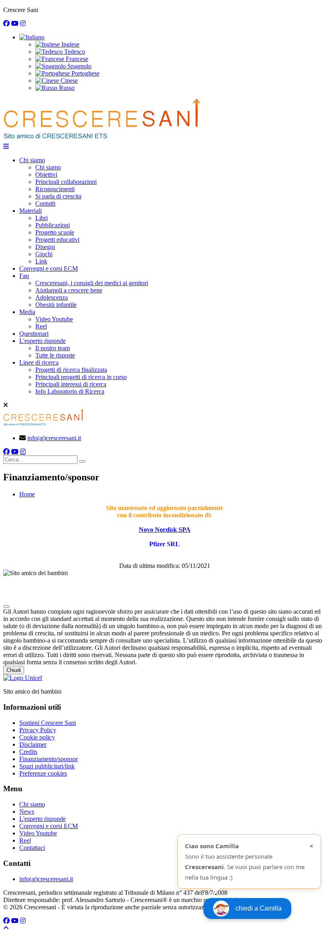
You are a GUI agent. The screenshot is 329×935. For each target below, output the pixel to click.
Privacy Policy (37, 730)
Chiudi (13, 670)
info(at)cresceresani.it (54, 438)
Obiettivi (46, 174)
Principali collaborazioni (66, 181)
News (26, 811)
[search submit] (82, 461)
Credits (28, 751)
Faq (24, 275)
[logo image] (43, 424)
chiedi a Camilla (259, 908)
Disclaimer (33, 744)
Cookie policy (37, 737)
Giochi (44, 254)
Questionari (34, 333)
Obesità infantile (56, 304)
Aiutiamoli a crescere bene (68, 290)
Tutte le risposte (55, 355)
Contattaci (32, 847)
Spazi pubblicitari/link (47, 766)
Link (41, 261)
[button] (32, 37)
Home (27, 494)
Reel (41, 326)
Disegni (45, 246)
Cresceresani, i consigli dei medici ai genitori (91, 283)
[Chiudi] (6, 606)
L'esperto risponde (42, 340)
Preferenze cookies (43, 773)
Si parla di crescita (58, 196)
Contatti (45, 203)
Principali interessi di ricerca (70, 384)
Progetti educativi (57, 239)
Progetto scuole (54, 232)
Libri (41, 217)
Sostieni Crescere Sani (47, 722)
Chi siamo (32, 160)
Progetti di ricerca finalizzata (71, 369)
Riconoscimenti (55, 189)
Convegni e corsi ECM (48, 268)
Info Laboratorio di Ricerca (69, 391)
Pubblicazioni (52, 225)
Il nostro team (52, 348)
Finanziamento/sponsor (48, 758)
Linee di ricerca (39, 362)
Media (27, 311)
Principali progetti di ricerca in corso (81, 377)
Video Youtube (54, 319)
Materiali (30, 210)
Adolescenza (51, 297)
